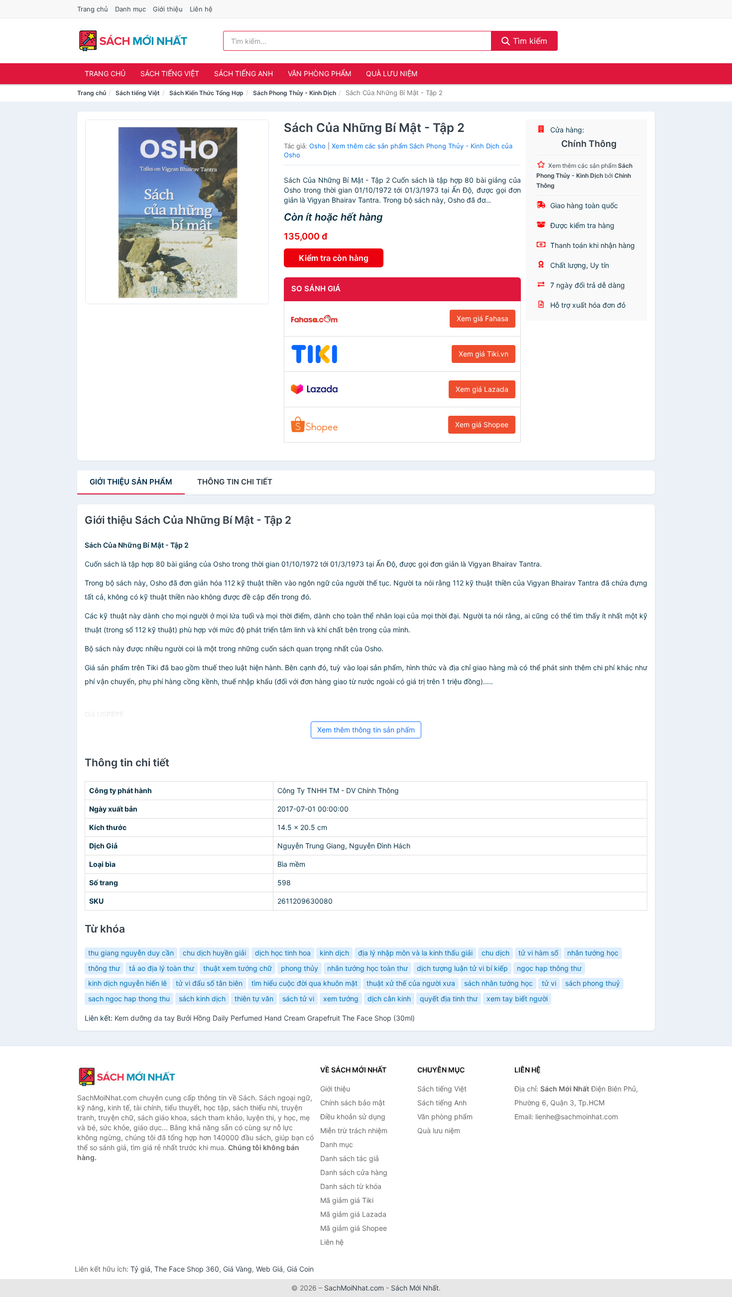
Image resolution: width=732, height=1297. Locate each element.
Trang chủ (92, 9)
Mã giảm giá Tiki (346, 1200)
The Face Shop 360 (186, 1269)
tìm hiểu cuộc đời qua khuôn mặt (304, 983)
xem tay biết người (517, 998)
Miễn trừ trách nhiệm (353, 1130)
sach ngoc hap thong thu (129, 998)
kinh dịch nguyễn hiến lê (127, 983)
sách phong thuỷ (592, 983)
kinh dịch (334, 952)
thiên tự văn (254, 998)
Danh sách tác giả (349, 1158)
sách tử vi (298, 998)
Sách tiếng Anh (243, 73)
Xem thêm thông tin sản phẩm (366, 729)
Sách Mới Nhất (415, 1288)
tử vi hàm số (538, 952)
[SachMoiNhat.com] (133, 40)
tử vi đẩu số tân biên (209, 983)
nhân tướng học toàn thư (367, 968)
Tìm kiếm (528, 41)
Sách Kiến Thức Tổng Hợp (206, 93)
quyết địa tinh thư (449, 998)
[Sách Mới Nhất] (127, 1077)
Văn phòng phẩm (319, 73)
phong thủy (299, 968)
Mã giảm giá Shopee (353, 1228)
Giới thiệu (168, 9)
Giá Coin (300, 1269)
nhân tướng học (592, 952)
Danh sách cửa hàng (353, 1172)
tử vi (549, 983)
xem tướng (341, 998)
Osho (317, 146)
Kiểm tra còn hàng (333, 258)
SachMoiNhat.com (354, 1288)
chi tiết (234, 481)
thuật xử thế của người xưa (410, 983)
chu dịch (495, 952)
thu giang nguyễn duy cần (131, 952)
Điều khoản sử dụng (352, 1116)
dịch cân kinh (389, 998)
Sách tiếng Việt (169, 73)
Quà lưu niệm (391, 73)
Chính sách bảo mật (352, 1102)
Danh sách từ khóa (350, 1186)
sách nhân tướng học (498, 983)
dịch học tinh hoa (283, 952)
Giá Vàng (237, 1269)
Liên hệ (201, 9)
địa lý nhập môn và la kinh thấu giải (415, 952)
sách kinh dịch (202, 998)
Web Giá (269, 1269)
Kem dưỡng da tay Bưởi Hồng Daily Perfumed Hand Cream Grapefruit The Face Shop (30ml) (265, 1018)
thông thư (104, 968)
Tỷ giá (140, 1269)
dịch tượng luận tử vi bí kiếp (462, 968)
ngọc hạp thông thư (549, 968)
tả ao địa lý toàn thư (161, 968)
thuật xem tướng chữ (237, 968)
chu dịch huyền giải (214, 952)
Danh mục (130, 9)
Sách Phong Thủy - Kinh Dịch (294, 93)
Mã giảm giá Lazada (353, 1214)
